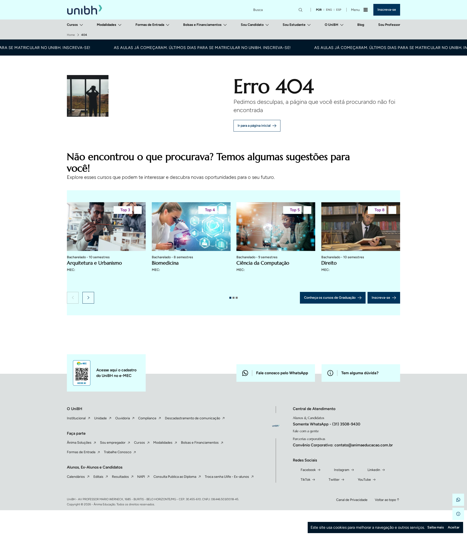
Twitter (334, 480)
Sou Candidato (252, 25)
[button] (73, 298)
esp (338, 9)
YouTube (364, 480)
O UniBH (331, 25)
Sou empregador (113, 443)
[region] (233, 245)
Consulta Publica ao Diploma (174, 477)
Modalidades (106, 25)
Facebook (308, 470)
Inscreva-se (386, 10)
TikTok (305, 480)
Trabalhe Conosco (117, 452)
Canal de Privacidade (352, 500)
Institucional (76, 418)
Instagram (341, 470)
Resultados (120, 477)
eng (329, 9)
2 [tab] (233, 298)
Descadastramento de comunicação (192, 418)
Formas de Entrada (149, 25)
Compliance (147, 418)
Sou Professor (389, 25)
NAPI (141, 477)
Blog (360, 25)
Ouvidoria (122, 418)
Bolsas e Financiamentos (202, 25)
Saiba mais (435, 527)
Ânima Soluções (79, 443)
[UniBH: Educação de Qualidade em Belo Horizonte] (84, 10)
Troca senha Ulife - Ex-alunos (227, 477)
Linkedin (374, 470)
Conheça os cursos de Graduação (330, 298)
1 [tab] (230, 298)
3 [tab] (237, 298)
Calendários (76, 477)
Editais (98, 477)
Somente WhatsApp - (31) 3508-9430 (326, 424)
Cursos (72, 25)
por (319, 9)
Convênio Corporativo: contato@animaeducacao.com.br (343, 445)
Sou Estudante (294, 25)
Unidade (100, 418)
